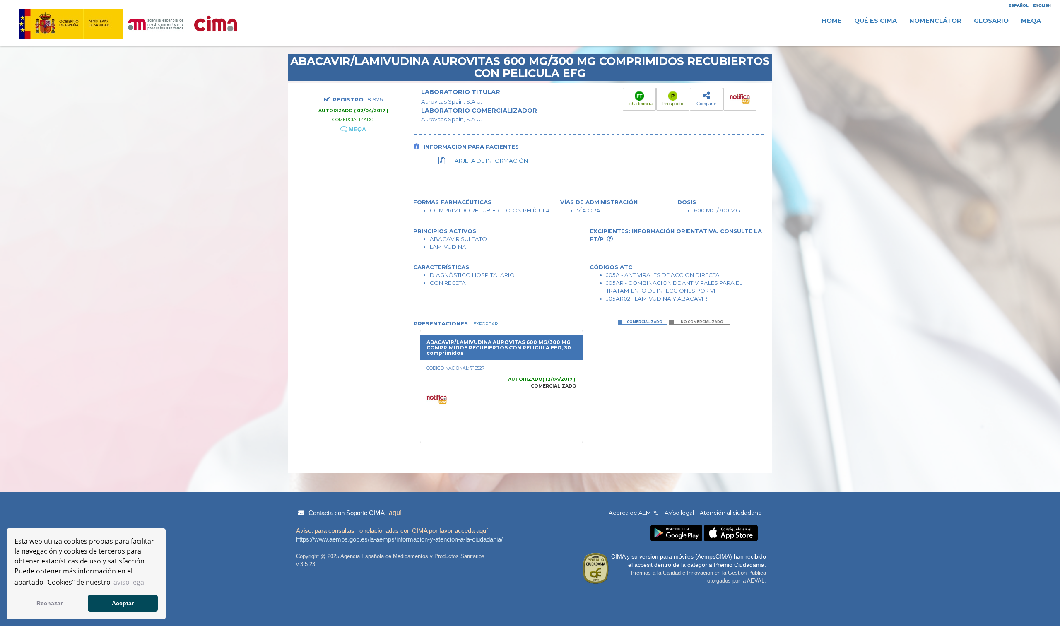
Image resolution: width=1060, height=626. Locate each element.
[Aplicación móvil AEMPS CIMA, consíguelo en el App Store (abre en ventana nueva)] (731, 533)
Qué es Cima (875, 20)
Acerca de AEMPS (634, 512)
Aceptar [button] (123, 603)
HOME (832, 20)
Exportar (485, 324)
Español (1018, 5)
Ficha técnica (639, 103)
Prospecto (672, 103)
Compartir (706, 103)
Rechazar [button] (49, 603)
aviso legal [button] (129, 582)
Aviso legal (679, 512)
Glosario (991, 20)
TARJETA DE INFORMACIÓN (490, 160)
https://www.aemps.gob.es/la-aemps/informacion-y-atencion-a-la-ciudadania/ (399, 539)
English (1042, 5)
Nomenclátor (935, 20)
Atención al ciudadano (731, 512)
